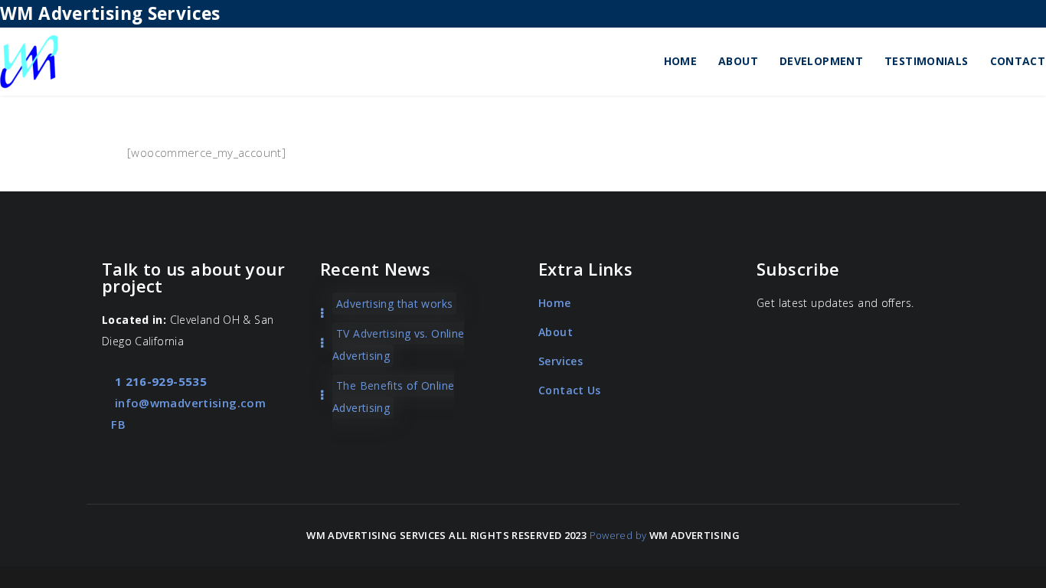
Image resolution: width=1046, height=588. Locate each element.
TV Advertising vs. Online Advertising (398, 344)
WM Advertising (694, 535)
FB (118, 424)
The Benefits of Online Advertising (393, 396)
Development (821, 61)
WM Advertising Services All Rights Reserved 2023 (446, 535)
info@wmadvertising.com (188, 402)
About (738, 61)
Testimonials (926, 61)
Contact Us (569, 390)
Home (681, 61)
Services (560, 361)
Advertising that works (394, 303)
